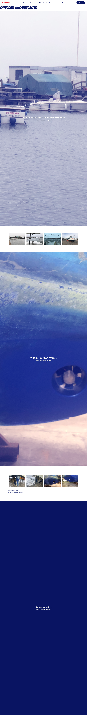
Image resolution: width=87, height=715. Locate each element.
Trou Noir (5, 3)
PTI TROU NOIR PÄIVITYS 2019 (43, 357)
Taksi (20, 2)
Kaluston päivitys (43, 606)
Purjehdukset (33, 2)
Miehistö (41, 2)
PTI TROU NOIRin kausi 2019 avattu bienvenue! (43, 117)
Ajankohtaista (56, 2)
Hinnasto (48, 2)
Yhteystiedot (65, 2)
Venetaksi (25, 2)
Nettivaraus (80, 2)
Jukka (49, 120)
